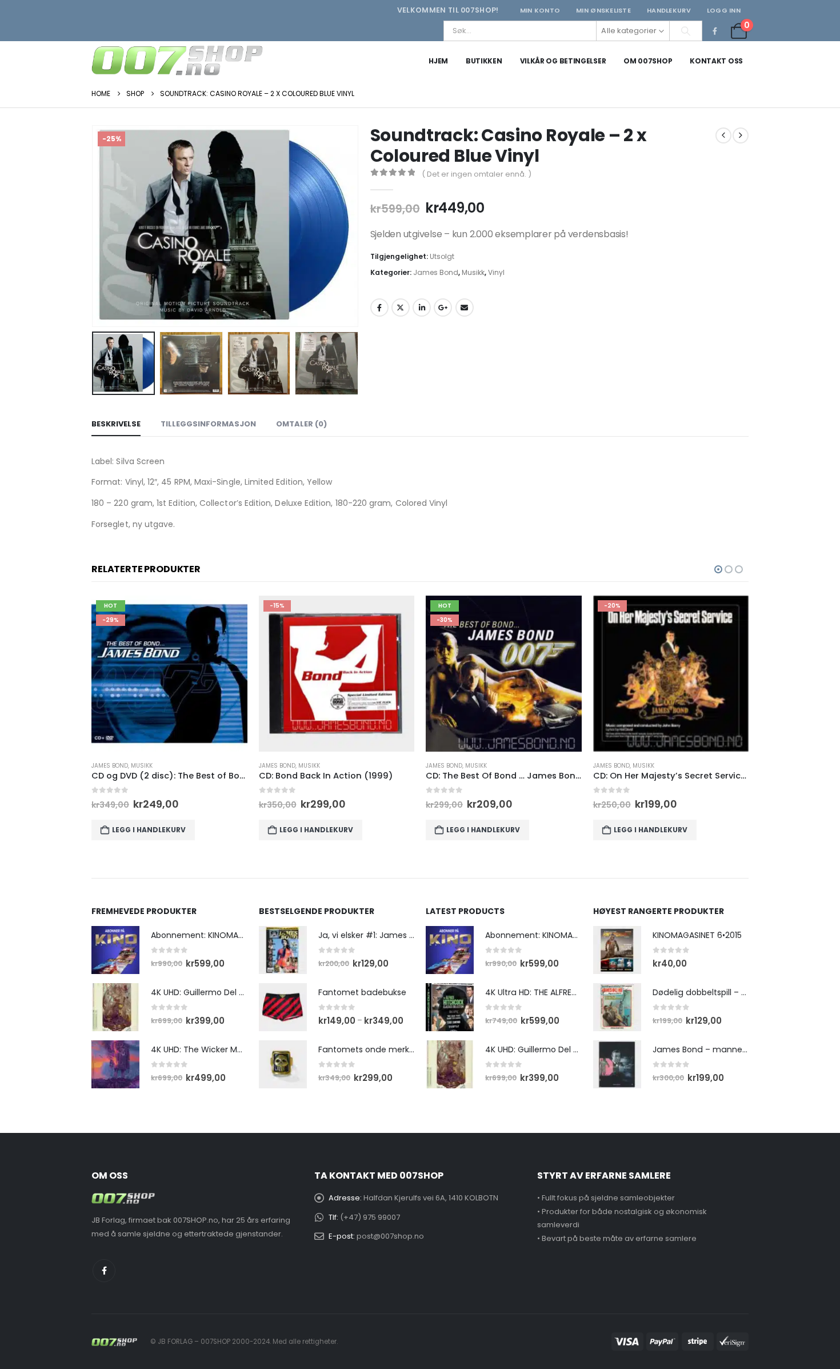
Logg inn (724, 10)
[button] (94, 226)
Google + (443, 307)
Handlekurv (669, 10)
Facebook (379, 307)
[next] (741, 135)
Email (464, 307)
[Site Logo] (177, 60)
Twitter (400, 307)
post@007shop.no (390, 1236)
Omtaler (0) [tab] (301, 423)
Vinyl (496, 272)
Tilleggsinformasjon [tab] (208, 423)
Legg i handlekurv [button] (149, 830)
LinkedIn (422, 307)
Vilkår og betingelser (563, 61)
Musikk (473, 272)
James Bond (435, 272)
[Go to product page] (115, 950)
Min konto (540, 10)
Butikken (484, 61)
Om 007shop (647, 61)
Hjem (438, 61)
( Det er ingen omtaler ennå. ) (476, 174)
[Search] (686, 31)
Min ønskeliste (603, 10)
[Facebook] (715, 31)
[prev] (723, 135)
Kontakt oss (716, 61)
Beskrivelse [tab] (116, 423)
